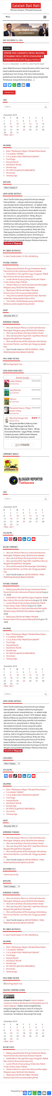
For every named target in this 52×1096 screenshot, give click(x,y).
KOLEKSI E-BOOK (13, 165)
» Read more (9, 92)
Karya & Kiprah (12, 162)
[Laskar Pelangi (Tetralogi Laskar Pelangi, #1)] (6, 387)
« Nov (6, 135)
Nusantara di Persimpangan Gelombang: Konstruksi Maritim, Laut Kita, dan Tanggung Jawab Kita (25, 344)
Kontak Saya (11, 167)
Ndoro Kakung (15, 421)
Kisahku (7, 48)
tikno (8, 328)
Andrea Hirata (15, 384)
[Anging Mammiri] (11, 473)
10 (17, 124)
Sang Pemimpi (15, 390)
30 (11, 133)
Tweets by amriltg (11, 875)
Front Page (10, 159)
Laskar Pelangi (16, 381)
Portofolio (10, 173)
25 (24, 130)
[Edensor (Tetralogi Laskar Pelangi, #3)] (6, 405)
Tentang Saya (11, 176)
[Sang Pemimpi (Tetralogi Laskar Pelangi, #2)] (6, 395)
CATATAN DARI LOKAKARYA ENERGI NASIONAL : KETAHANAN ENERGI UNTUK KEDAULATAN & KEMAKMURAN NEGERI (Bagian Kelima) (25, 56)
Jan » (11, 135)
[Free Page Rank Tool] (13, 364)
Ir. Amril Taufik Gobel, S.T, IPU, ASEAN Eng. (21, 256)
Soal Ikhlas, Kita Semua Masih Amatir (29, 333)
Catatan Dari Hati (26, 5)
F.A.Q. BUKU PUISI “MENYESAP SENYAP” (22, 157)
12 (30, 124)
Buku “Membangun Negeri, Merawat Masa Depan (26, 151)
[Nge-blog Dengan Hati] (6, 423)
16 (11, 127)
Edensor (13, 399)
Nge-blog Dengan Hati (19, 418)
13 (37, 124)
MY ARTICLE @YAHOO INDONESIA (20, 170)
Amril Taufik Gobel (37, 64)
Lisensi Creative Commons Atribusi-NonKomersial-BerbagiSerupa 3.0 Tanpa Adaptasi (26, 1003)
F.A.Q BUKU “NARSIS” (15, 154)
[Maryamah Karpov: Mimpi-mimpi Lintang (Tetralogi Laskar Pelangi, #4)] (6, 413)
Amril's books (22, 377)
